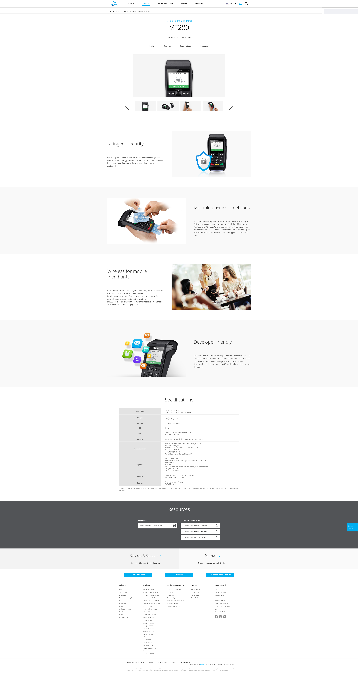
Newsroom (218, 598)
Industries (123, 585)
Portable (140, 11)
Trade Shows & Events (221, 603)
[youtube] (220, 616)
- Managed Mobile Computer (151, 598)
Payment (121, 614)
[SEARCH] (246, 3)
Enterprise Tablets (148, 623)
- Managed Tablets (148, 628)
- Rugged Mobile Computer (151, 595)
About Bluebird (220, 585)
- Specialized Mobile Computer (152, 603)
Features (167, 46)
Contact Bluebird (220, 612)
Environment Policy (220, 592)
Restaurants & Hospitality (126, 598)
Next (231, 106)
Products (119, 11)
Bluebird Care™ (171, 592)
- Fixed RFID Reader (149, 612)
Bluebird (202, 664)
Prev (127, 106)
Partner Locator (195, 595)
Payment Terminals (130, 11)
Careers (217, 609)
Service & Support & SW (175, 585)
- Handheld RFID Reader (150, 609)
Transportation (123, 592)
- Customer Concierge (149, 648)
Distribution (122, 595)
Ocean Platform (195, 598)
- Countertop (147, 640)
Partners (194, 585)
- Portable (146, 637)
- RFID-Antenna (147, 620)
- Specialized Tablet (148, 631)
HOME (112, 11)
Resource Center (162, 662)
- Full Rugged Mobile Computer (152, 592)
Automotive (146, 651)
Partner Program (195, 589)
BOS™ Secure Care (172, 603)
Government (123, 603)
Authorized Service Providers (175, 601)
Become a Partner (196, 592)
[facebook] (216, 616)
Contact (173, 662)
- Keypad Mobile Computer (151, 601)
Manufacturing (123, 617)
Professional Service (125, 609)
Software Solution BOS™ (174, 606)
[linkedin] (224, 616)
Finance (121, 606)
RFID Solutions (147, 606)
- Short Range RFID (148, 617)
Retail (121, 589)
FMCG (121, 601)
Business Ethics (219, 595)
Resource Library (219, 601)
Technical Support (172, 598)
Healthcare (122, 612)
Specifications (185, 46)
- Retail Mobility (147, 642)
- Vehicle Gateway (148, 654)
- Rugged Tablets (148, 626)
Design (152, 46)
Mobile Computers (148, 589)
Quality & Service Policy (174, 589)
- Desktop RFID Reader (150, 614)
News (151, 662)
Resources (204, 46)
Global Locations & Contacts (223, 606)
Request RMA (171, 595)
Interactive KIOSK (148, 645)
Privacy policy (185, 662)
